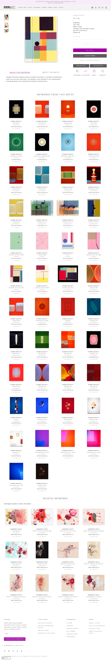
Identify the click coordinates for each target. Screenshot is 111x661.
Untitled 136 (42, 386)
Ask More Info (98, 65)
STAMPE (50, 7)
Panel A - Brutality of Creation (68, 596)
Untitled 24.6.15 (42, 221)
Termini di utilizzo (94, 623)
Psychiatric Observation (68, 563)
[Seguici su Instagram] (9, 651)
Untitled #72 (16, 189)
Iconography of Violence (93, 596)
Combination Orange (42, 320)
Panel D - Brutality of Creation (93, 563)
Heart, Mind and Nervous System (94, 530)
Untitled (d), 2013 (68, 287)
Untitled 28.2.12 (68, 221)
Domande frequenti (72, 628)
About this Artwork (20, 72)
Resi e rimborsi (71, 631)
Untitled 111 (16, 452)
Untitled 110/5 (42, 485)
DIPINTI (30, 7)
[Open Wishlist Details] (99, 7)
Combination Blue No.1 (68, 156)
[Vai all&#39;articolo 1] (6, 17)
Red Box (67, 320)
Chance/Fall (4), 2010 (94, 452)
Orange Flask (68, 123)
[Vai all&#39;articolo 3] (6, 31)
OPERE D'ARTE (23, 7)
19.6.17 (68, 254)
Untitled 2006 (42, 254)
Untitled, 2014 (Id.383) (42, 287)
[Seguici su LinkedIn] (21, 651)
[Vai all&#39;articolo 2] (6, 25)
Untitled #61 (16, 221)
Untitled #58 (16, 320)
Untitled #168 (68, 189)
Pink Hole (94, 123)
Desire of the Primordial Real (42, 530)
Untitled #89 (94, 287)
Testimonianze (71, 636)
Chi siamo (69, 623)
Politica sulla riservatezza (97, 625)
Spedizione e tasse (72, 634)
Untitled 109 (68, 419)
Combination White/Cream (42, 156)
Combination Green (16, 156)
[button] (6, 658)
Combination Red (93, 156)
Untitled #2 (16, 123)
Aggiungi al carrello (90, 44)
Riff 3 (16, 419)
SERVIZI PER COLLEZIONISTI (45, 623)
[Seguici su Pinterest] (13, 651)
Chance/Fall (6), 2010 (42, 452)
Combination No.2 (93, 189)
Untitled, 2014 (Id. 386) (93, 254)
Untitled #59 (42, 123)
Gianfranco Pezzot (16, 529)
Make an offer (81, 65)
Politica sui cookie (94, 628)
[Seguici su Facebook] (5, 651)
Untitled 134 (68, 386)
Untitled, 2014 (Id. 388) (16, 254)
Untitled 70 (93, 386)
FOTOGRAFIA (37, 7)
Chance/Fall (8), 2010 (16, 485)
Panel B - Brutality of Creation (42, 596)
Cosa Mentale (16, 530)
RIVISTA (61, 7)
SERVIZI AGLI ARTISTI (43, 630)
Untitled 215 (94, 320)
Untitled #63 (42, 189)
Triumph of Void (42, 563)
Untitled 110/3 (42, 419)
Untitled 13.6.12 (94, 221)
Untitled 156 (94, 353)
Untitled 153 (16, 386)
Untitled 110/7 (93, 419)
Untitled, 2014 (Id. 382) (16, 287)
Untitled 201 (42, 353)
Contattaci (70, 625)
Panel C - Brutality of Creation (16, 596)
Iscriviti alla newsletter (14, 639)
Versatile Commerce (41, 656)
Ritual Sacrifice (16, 563)
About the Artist (51, 72)
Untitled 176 (68, 353)
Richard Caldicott (79, 15)
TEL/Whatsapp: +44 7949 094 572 (13, 645)
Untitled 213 (16, 353)
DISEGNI (44, 7)
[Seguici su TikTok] (17, 651)
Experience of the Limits (68, 530)
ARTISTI (55, 7)
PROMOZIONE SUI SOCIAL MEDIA (46, 633)
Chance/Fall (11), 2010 (68, 452)
